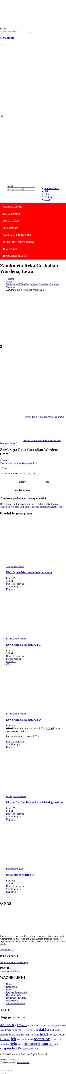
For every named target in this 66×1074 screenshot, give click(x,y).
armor (30, 1025)
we (36, 1048)
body (8, 1029)
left (60, 506)
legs (18, 1039)
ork (59, 1039)
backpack (55, 1025)
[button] (3, 28)
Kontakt (48, 196)
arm (27, 506)
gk (32, 1034)
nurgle (53, 1039)
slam (44, 1043)
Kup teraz (11, 589)
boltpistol (16, 1030)
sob (56, 1044)
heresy (62, 1034)
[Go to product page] (36, 541)
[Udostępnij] (7, 1070)
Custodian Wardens (9, 506)
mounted (29, 1039)
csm (32, 1029)
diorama (4, 1034)
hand (36, 1034)
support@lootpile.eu (10, 971)
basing (2, 1030)
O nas (47, 199)
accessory (8, 1024)
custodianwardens (48, 506)
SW (19, 1048)
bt (22, 1030)
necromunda (42, 1039)
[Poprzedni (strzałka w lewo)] (1, 1073)
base (64, 1025)
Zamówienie (23, 1062)
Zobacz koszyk (8, 1062)
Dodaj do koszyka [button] (15, 583)
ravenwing (4, 1044)
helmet (53, 1034)
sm (51, 1043)
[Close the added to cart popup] (30, 1063)
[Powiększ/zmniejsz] (1, 1070)
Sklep (47, 191)
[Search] (30, 32)
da (37, 1029)
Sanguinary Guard (15, 566)
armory (37, 1025)
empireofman (23, 1034)
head (44, 1034)
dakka (44, 1029)
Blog (47, 194)
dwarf (11, 1034)
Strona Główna (52, 188)
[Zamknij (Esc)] (10, 1070)
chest (26, 1030)
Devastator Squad (14, 868)
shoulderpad (32, 1044)
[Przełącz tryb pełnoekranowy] (4, 1070)
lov (23, 1039)
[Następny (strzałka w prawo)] (4, 1073)
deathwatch (54, 1030)
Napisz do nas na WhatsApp (14, 962)
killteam (5, 1039)
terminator (28, 1048)
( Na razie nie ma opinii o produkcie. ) (18, 463)
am (19, 1025)
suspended (8, 1048)
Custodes (34, 506)
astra (43, 1025)
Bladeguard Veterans (16, 638)
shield (20, 1044)
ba (48, 1025)
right (13, 1043)
